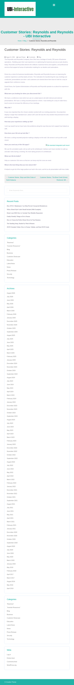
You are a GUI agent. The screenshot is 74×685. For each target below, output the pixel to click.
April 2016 (10, 588)
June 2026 (10, 300)
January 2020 (11, 564)
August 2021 (11, 504)
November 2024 (12, 367)
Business (10, 253)
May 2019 (10, 567)
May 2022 (10, 472)
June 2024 (10, 384)
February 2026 (11, 314)
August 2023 (11, 419)
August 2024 (11, 377)
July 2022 (10, 465)
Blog (24, 41)
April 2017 (10, 574)
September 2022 (12, 458)
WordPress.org (11, 665)
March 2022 (10, 479)
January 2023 (11, 444)
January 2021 (11, 528)
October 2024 (11, 370)
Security (9, 274)
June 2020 (10, 553)
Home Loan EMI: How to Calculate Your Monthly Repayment (25, 213)
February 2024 (11, 398)
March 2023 (10, 437)
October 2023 (11, 413)
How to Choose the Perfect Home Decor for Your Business (24, 220)
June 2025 (10, 342)
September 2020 (12, 543)
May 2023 (10, 430)
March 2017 (10, 578)
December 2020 (12, 532)
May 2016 (10, 585)
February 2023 (11, 441)
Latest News (11, 263)
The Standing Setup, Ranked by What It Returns (20, 223)
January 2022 (11, 486)
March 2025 (10, 353)
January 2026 (11, 318)
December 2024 (12, 363)
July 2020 (10, 550)
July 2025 (10, 339)
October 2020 (11, 539)
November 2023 (12, 409)
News (9, 267)
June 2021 (10, 511)
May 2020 (10, 557)
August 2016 (11, 581)
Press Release (11, 270)
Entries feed (11, 658)
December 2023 (12, 405)
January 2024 (11, 402)
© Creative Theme (10, 682)
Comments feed (12, 661)
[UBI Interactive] (20, 9)
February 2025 (11, 356)
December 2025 (12, 321)
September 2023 (12, 416)
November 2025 (12, 325)
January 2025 (11, 360)
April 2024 (10, 391)
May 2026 (10, 303)
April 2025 (10, 349)
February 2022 (11, 483)
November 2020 (12, 535)
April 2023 (10, 434)
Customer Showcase (13, 256)
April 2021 (10, 518)
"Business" (10, 242)
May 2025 (10, 346)
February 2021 (11, 525)
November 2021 (12, 493)
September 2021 (12, 500)
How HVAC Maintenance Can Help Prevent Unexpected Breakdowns (27, 206)
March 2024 (10, 395)
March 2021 (10, 521)
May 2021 (10, 514)
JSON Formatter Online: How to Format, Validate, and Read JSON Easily (28, 227)
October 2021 (11, 497)
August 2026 (11, 293)
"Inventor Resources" (13, 246)
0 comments (32, 57)
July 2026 (10, 296)
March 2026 (10, 310)
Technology (10, 277)
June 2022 (10, 469)
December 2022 (12, 448)
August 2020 (11, 546)
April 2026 (10, 307)
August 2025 (11, 335)
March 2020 (10, 560)
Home (20, 41)
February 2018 (11, 571)
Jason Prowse (21, 57)
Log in (9, 654)
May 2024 (10, 388)
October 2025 (11, 328)
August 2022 (11, 462)
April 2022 (10, 476)
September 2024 (12, 374)
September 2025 (12, 332)
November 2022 (12, 451)
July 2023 (10, 423)
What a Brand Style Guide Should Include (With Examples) (24, 209)
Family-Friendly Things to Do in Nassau (18, 216)
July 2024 (10, 381)
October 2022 (11, 455)
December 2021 (12, 490)
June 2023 (10, 427)
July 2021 (10, 507)
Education (10, 260)
